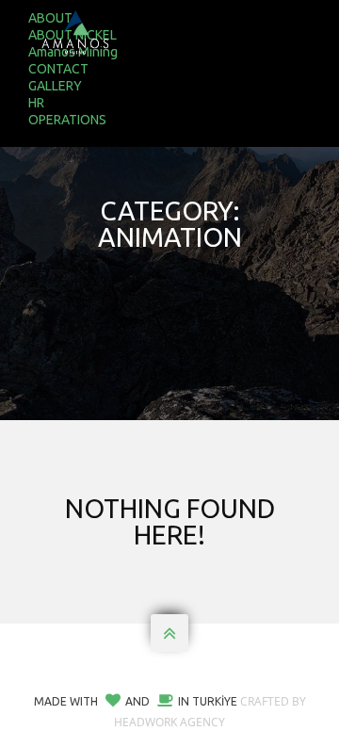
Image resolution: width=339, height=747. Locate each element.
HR (36, 102)
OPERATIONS (67, 119)
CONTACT (58, 68)
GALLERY (55, 85)
